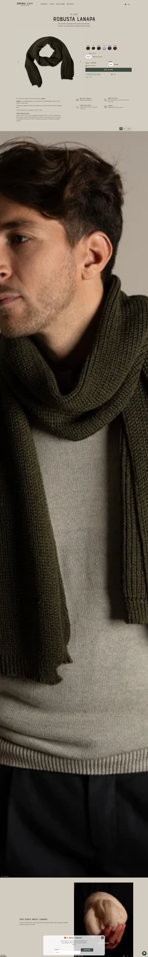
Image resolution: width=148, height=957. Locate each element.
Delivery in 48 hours (93, 74)
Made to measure (97, 57)
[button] (18, 62)
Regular (88, 57)
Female (116, 64)
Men (124, 129)
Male (111, 64)
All (121, 129)
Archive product (91, 66)
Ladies (128, 129)
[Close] (102, 937)
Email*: (57, 949)
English (3, 955)
